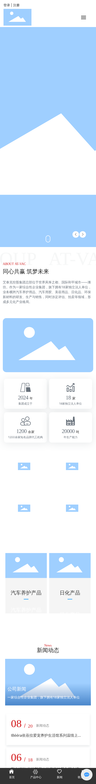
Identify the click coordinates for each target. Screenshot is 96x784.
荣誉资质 (72, 518)
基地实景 (24, 518)
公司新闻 (16, 689)
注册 (16, 5)
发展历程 (72, 476)
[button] (82, 234)
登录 (7, 5)
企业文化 (24, 476)
